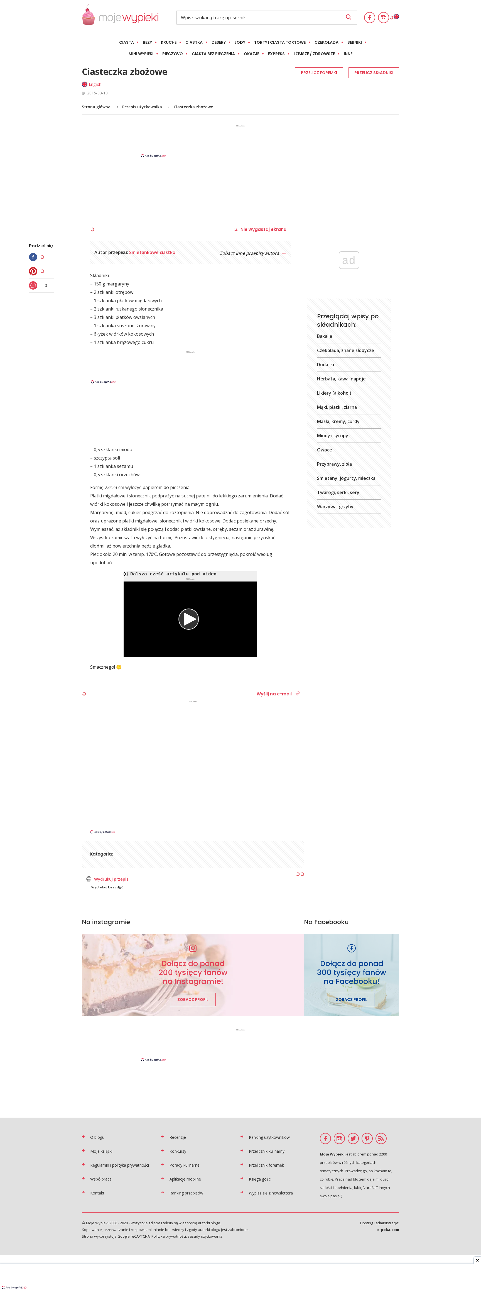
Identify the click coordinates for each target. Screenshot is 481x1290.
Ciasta (126, 42)
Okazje (251, 54)
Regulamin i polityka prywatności (119, 1165)
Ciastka (194, 42)
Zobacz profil (192, 999)
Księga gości (260, 1179)
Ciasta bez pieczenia (213, 54)
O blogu (97, 1137)
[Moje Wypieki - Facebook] (369, 17)
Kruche (168, 42)
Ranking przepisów (186, 1193)
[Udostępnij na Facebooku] (34, 257)
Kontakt (97, 1193)
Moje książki (101, 1151)
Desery (219, 42)
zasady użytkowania (205, 1236)
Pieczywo (172, 54)
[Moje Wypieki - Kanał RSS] (381, 1138)
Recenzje (178, 1137)
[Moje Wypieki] (120, 17)
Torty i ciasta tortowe (280, 42)
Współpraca (101, 1179)
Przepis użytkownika (142, 106)
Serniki (354, 42)
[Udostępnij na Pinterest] (34, 271)
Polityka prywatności (168, 1236)
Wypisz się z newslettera (271, 1193)
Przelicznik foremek (266, 1165)
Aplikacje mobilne (185, 1179)
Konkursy (178, 1151)
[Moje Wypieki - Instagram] (383, 17)
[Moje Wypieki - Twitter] (353, 1138)
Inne (348, 54)
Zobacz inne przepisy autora (250, 253)
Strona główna (96, 106)
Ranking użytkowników (269, 1137)
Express (276, 54)
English (95, 84)
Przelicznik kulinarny (266, 1151)
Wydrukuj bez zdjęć (107, 887)
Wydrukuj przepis (111, 879)
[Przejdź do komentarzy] (34, 285)
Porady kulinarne (185, 1165)
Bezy (147, 42)
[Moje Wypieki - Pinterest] (367, 1138)
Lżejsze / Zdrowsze (314, 54)
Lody (240, 42)
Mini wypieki (141, 54)
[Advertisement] (240, 140)
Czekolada (326, 42)
